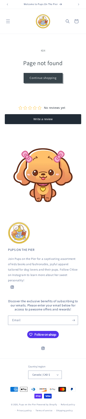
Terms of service (44, 410)
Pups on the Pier (27, 404)
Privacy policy (24, 410)
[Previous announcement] (7, 4)
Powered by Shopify (47, 404)
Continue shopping (43, 78)
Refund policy (68, 404)
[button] (8, 21)
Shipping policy (64, 410)
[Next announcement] (78, 4)
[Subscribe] (73, 320)
